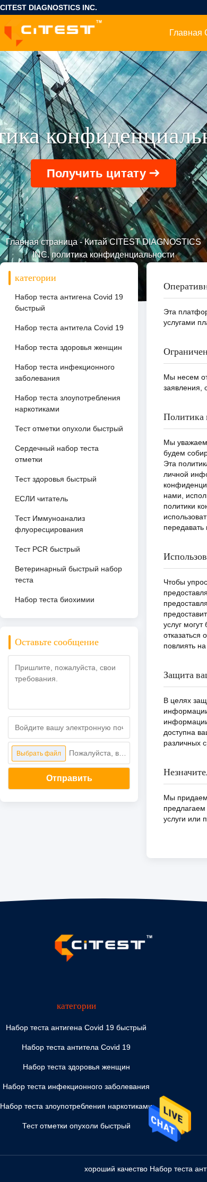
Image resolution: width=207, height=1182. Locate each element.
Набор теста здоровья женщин (68, 347)
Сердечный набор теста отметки (57, 454)
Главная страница (41, 241)
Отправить (69, 778)
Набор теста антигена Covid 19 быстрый (69, 302)
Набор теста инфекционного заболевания (65, 372)
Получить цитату (96, 173)
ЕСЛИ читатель (41, 498)
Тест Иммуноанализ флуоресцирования (50, 524)
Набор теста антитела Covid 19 (69, 327)
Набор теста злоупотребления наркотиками (67, 403)
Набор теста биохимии (54, 599)
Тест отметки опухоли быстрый (69, 428)
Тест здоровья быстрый (56, 479)
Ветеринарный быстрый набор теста (68, 574)
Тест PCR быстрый (47, 549)
